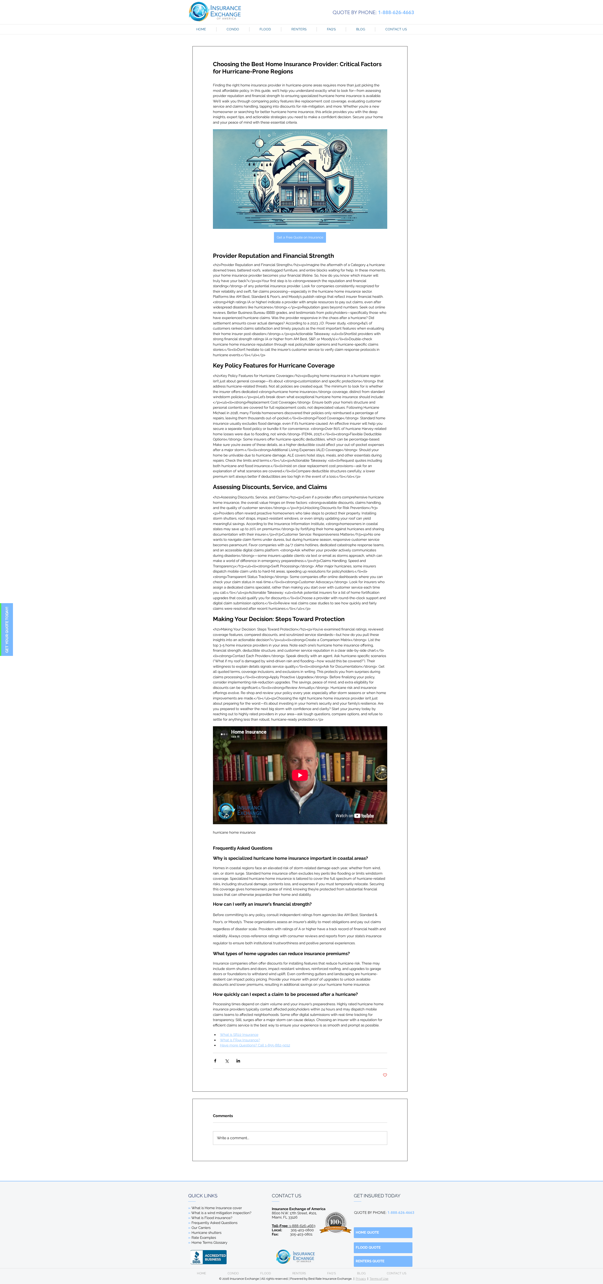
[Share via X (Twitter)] (226, 1060)
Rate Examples (203, 1238)
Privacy (361, 1278)
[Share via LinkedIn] (238, 1060)
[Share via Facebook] (215, 1060)
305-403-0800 (302, 1230)
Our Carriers (201, 1228)
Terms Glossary (214, 1242)
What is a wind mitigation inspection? (221, 1213)
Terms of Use (379, 1278)
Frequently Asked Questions (214, 1223)
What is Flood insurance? (211, 1218)
